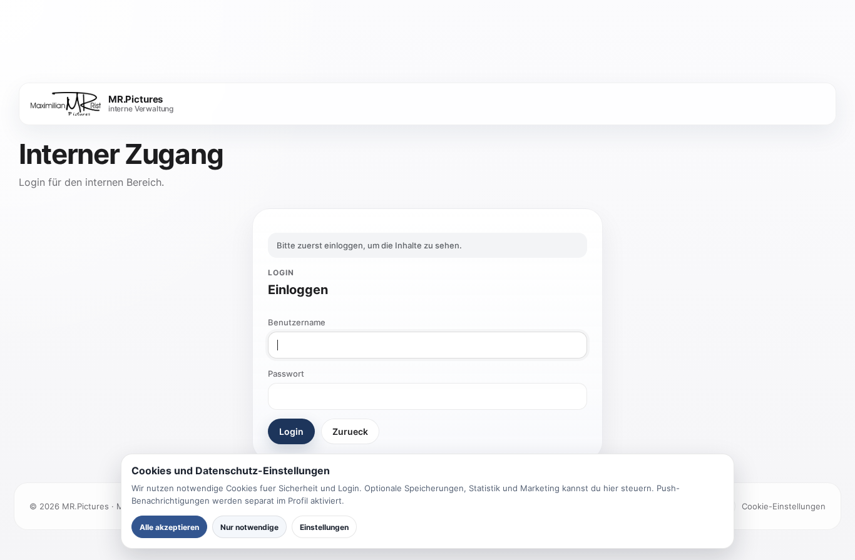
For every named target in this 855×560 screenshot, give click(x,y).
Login (291, 431)
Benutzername (296, 322)
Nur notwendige (249, 527)
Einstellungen (324, 527)
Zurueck (350, 431)
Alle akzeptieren (169, 527)
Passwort (286, 374)
